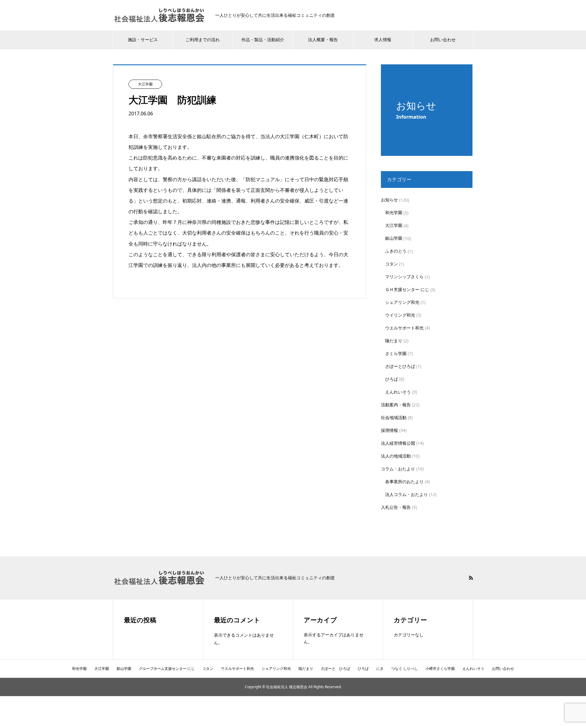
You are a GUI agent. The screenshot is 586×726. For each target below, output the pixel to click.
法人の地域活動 (396, 456)
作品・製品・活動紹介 (262, 39)
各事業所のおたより (404, 481)
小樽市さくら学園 (440, 668)
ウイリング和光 (400, 315)
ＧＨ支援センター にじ (407, 289)
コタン (391, 264)
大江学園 (393, 225)
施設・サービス (143, 39)
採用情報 (389, 430)
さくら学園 (396, 353)
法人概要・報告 (323, 39)
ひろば (391, 379)
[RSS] (471, 578)
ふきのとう (396, 251)
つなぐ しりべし (404, 668)
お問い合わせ (443, 39)
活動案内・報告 (396, 405)
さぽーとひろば (400, 366)
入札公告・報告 (396, 507)
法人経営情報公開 (398, 443)
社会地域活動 (394, 417)
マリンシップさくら (404, 276)
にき (380, 668)
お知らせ (389, 200)
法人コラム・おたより (406, 494)
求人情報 (382, 39)
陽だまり (393, 340)
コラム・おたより (398, 469)
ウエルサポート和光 (404, 328)
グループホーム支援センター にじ (167, 668)
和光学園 (393, 212)
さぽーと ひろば (335, 668)
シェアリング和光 (402, 302)
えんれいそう (398, 392)
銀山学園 (393, 238)
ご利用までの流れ (203, 39)
